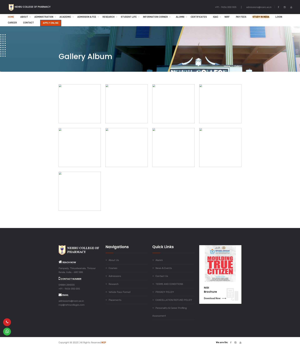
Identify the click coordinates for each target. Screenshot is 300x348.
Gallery (237, 66)
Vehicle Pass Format (120, 292)
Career (12, 22)
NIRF (227, 17)
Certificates (199, 17)
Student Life (129, 17)
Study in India (260, 17)
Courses (113, 268)
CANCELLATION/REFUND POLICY (173, 300)
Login (278, 17)
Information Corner (155, 17)
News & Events (163, 268)
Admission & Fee (86, 17)
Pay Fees (241, 17)
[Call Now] (7, 322)
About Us (114, 260)
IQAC (215, 17)
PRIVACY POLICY (164, 292)
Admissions (115, 276)
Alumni (179, 17)
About (24, 17)
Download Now (212, 298)
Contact (28, 22)
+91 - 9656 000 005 (69, 288)
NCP (103, 342)
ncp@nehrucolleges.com (72, 304)
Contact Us (161, 276)
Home (11, 17)
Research (108, 17)
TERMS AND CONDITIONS (169, 284)
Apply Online (51, 23)
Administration (43, 17)
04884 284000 (67, 284)
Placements (115, 300)
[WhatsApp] (7, 331)
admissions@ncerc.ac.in (71, 301)
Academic (65, 17)
